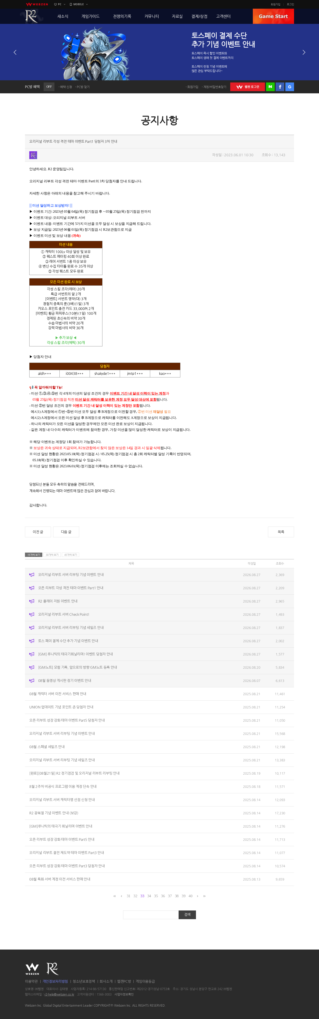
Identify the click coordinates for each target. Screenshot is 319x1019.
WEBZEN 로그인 (247, 86)
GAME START (273, 16)
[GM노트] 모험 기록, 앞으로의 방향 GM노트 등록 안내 (77, 667)
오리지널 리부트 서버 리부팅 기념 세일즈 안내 (71, 628)
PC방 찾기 (83, 87)
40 (190, 896)
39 (183, 896)
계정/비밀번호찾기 (214, 87)
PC (59, 4)
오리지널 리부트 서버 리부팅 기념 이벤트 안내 (71, 575)
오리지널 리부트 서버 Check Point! (63, 614)
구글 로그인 (289, 86)
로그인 (290, 4)
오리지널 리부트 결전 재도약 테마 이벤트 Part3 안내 (66, 853)
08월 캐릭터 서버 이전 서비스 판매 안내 (57, 694)
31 (128, 896)
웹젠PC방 (124, 981)
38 (177, 896)
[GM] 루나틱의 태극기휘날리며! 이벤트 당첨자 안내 (75, 654)
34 (149, 896)
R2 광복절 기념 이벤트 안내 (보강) (53, 813)
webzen (37, 4)
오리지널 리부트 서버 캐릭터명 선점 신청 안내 (62, 800)
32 (135, 896)
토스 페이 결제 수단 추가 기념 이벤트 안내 (68, 641)
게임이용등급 (145, 981)
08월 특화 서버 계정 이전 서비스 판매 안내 (59, 879)
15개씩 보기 (33, 554)
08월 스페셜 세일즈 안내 (47, 747)
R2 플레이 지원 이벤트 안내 (57, 601)
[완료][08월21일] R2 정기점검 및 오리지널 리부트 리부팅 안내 (74, 773)
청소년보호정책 (84, 981)
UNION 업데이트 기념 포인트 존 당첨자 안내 (61, 707)
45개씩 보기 (70, 554)
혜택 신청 (66, 87)
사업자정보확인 (124, 994)
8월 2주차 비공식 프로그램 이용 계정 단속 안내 (63, 786)
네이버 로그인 (270, 86)
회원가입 (275, 4)
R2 (31, 16)
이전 (15, 52)
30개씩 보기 (52, 554)
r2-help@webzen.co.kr (59, 994)
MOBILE (78, 4)
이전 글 (38, 532)
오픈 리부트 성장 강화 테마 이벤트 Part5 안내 (61, 839)
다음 (304, 52)
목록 (281, 532)
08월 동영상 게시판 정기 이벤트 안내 (64, 680)
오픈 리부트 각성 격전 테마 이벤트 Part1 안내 (70, 588)
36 (163, 896)
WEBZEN (32, 969)
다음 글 (66, 532)
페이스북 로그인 (280, 86)
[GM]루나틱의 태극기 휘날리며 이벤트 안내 (60, 826)
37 (170, 896)
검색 (187, 914)
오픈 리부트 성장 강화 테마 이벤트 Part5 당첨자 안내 (67, 720)
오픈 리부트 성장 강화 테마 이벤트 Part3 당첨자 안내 (67, 866)
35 (156, 896)
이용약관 (31, 981)
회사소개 (106, 981)
